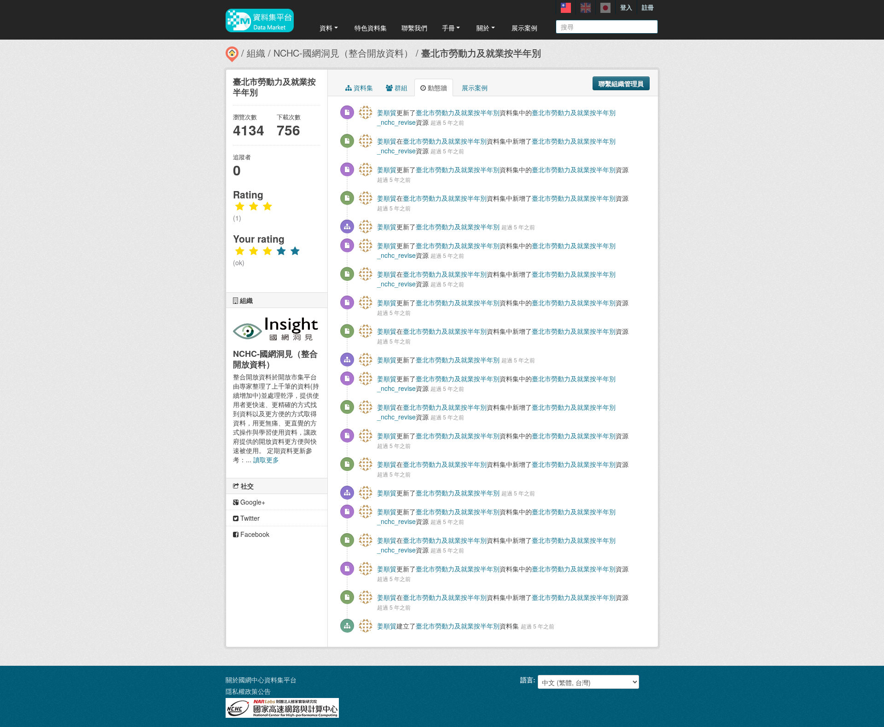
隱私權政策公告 (248, 691)
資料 (326, 27)
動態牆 (436, 87)
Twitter (249, 518)
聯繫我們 (414, 27)
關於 (483, 27)
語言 (526, 679)
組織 (256, 52)
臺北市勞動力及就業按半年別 (481, 52)
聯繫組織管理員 (621, 83)
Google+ (251, 501)
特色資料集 (371, 27)
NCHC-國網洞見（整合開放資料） (343, 52)
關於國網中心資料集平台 (261, 679)
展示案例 (524, 27)
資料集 (362, 87)
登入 (626, 7)
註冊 (648, 7)
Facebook (253, 534)
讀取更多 (266, 459)
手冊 (448, 27)
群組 (400, 87)
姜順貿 (386, 112)
